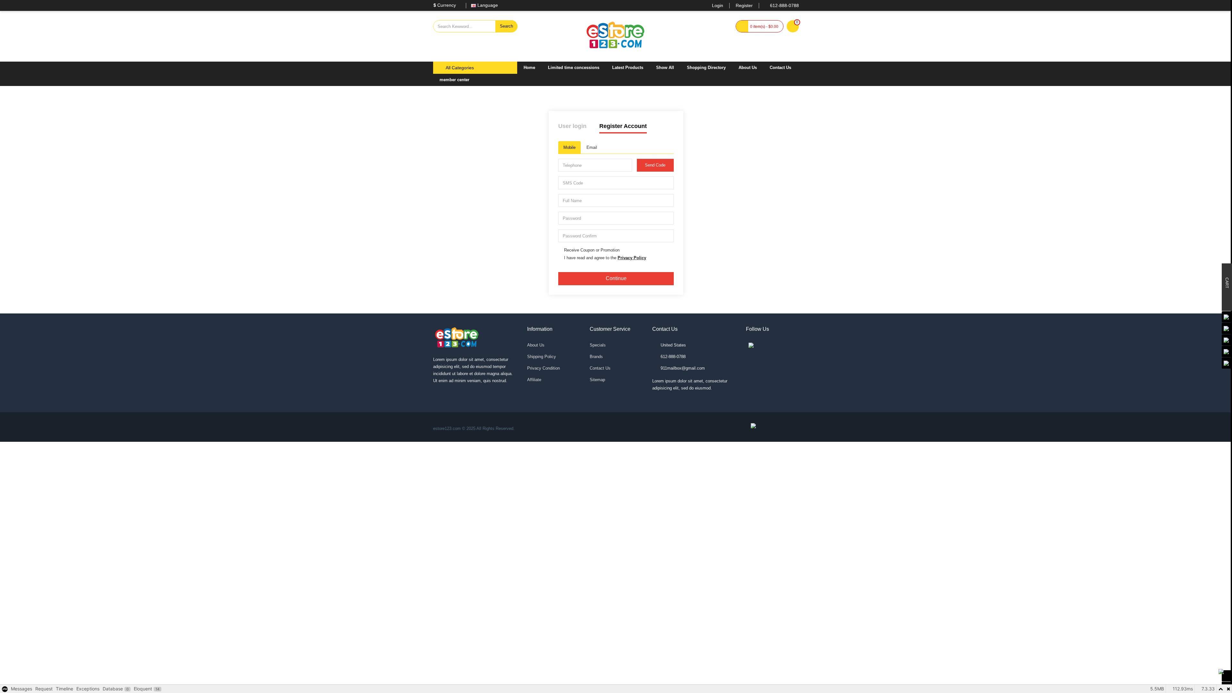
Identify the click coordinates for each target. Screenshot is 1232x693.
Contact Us (780, 67)
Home (529, 67)
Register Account (623, 126)
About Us (748, 67)
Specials (598, 345)
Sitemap (597, 379)
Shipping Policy (541, 356)
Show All (665, 67)
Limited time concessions (573, 67)
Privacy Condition (543, 368)
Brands (596, 356)
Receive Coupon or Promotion (592, 250)
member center (454, 79)
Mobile (569, 147)
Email (591, 147)
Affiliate (534, 379)
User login (572, 126)
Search (506, 26)
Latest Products (627, 67)
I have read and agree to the (605, 257)
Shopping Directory (706, 67)
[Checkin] (1227, 675)
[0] (793, 26)
